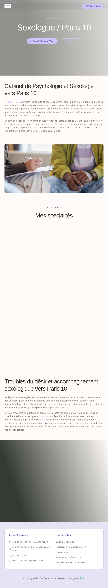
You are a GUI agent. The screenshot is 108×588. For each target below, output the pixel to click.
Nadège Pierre (12, 101)
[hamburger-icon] (7, 6)
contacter (44, 416)
